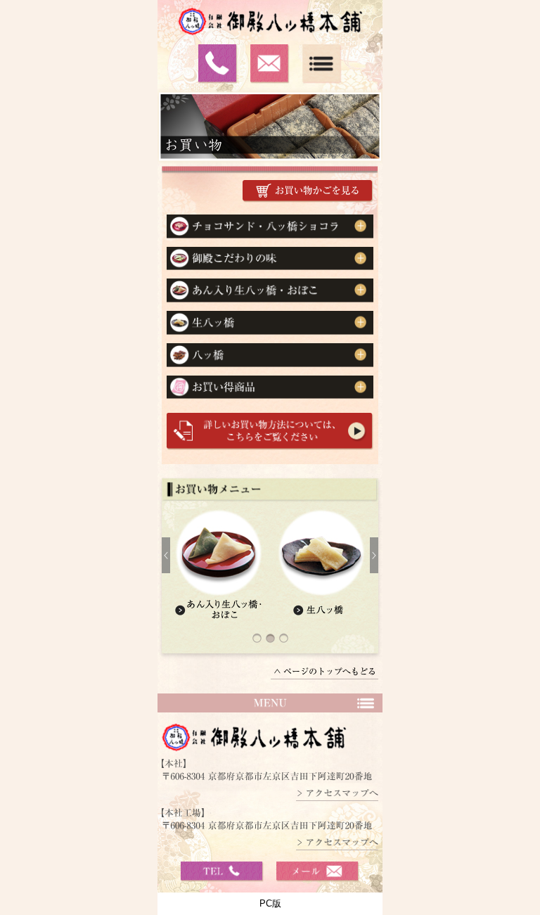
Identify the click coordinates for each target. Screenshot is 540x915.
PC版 (270, 903)
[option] (270, 567)
